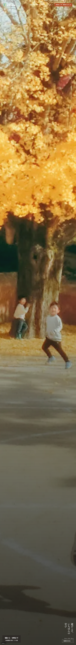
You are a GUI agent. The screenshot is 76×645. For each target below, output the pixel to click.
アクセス (43, 10)
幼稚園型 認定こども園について (33, 7)
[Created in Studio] (3, 643)
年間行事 (37, 10)
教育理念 (28, 10)
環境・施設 (29, 12)
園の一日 (37, 7)
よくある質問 (49, 10)
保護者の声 (49, 7)
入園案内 (43, 7)
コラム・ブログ (39, 12)
